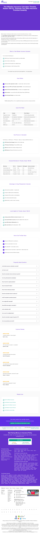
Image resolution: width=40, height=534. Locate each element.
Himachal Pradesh (34, 464)
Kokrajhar (30, 457)
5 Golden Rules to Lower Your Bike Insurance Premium (6, 455)
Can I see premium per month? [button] (8, 321)
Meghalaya (32, 465)
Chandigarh (28, 468)
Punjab (19, 470)
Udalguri (28, 459)
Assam (16, 427)
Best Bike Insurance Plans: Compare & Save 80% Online (6, 453)
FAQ (2, 492)
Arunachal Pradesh (31, 463)
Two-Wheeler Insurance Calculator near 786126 (35, 428)
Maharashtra (25, 463)
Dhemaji (22, 455)
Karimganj (26, 457)
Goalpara (15, 456)
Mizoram (24, 466)
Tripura (29, 464)
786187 (25, 450)
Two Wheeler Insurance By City (20, 453)
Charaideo (36, 454)
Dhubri (25, 455)
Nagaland (20, 464)
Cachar (33, 454)
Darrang (19, 455)
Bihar (15, 466)
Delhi (35, 469)
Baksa (18, 454)
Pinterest (13, 488)
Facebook (7, 488)
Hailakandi (23, 456)
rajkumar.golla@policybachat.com (21, 494)
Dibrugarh (29, 455)
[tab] (20, 266)
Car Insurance (10, 491)
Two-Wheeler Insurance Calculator (7, 427)
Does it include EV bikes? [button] (7, 285)
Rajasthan (20, 463)
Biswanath (24, 454)
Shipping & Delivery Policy (20, 520)
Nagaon (22, 458)
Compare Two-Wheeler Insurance (10, 404)
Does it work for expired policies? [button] (8, 281)
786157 (15, 450)
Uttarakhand (25, 464)
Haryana (15, 470)
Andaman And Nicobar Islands (26, 469)
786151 (15, 451)
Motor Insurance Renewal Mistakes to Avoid (5, 459)
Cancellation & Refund (29, 520)
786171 (35, 450)
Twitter (11, 488)
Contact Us (3, 493)
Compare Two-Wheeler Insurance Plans (20, 423)
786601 (19, 451)
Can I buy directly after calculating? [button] (9, 277)
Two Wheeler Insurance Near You (21, 449)
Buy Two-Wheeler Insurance (9, 399)
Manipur (36, 463)
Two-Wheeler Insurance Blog (9, 410)
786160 (28, 450)
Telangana (35, 468)
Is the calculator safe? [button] (6, 309)
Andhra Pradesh (17, 468)
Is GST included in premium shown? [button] (9, 297)
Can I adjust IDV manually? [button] (7, 301)
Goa (21, 470)
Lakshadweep (19, 465)
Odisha (15, 465)
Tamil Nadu (28, 465)
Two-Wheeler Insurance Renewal (10, 402)
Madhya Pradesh (17, 469)
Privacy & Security (6, 520)
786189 (19, 450)
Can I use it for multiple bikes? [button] (8, 313)
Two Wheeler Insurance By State (21, 461)
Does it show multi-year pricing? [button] (8, 289)
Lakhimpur (35, 457)
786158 (22, 451)
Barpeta (21, 454)
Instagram (17, 488)
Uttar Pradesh (22, 468)
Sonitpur (32, 458)
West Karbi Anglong (34, 459)
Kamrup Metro (16, 457)
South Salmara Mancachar (18, 459)
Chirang (15, 455)
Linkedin (21, 488)
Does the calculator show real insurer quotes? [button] (11, 274)
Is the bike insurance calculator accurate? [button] (10, 266)
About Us (2, 491)
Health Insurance (9, 495)
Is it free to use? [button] (5, 270)
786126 (31, 450)
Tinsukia (19, 427)
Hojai (27, 456)
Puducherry (33, 467)
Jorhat (29, 456)
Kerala (18, 466)
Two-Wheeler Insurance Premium (10, 407)
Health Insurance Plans (9, 500)
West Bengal (16, 463)
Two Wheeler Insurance (10, 493)
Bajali (15, 454)
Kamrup (32, 456)
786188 (22, 450)
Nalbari (25, 458)
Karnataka (24, 470)
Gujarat (24, 465)
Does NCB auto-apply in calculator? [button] (9, 305)
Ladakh (31, 468)
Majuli (15, 458)
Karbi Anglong (22, 457)
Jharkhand (36, 465)
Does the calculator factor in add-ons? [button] (9, 293)
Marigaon (18, 458)
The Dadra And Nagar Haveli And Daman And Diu (22, 467)
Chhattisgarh (16, 464)
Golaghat (19, 456)
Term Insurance (9, 497)
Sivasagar (28, 458)
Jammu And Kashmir (29, 466)
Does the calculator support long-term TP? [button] (10, 317)
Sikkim (32, 469)
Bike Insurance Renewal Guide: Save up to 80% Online (6, 451)
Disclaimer (35, 520)
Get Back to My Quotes (26, 443)
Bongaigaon (29, 454)
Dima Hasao (33, 455)
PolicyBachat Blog (5, 449)
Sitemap (20, 521)
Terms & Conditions (12, 520)
